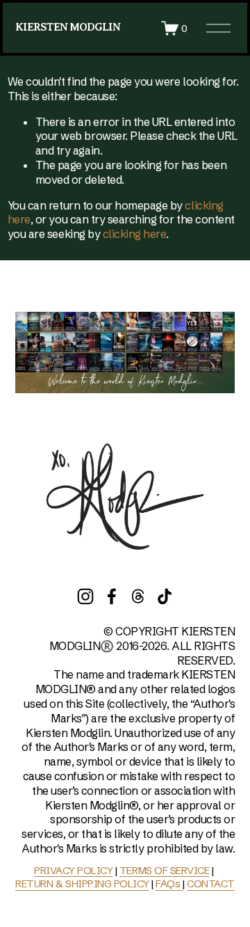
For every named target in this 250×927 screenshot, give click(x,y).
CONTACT (211, 883)
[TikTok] (164, 596)
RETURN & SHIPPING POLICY (82, 883)
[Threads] (138, 596)
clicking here (135, 234)
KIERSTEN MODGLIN (68, 27)
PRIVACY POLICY (73, 870)
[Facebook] (111, 596)
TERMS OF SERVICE (164, 870)
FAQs (169, 883)
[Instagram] (85, 596)
